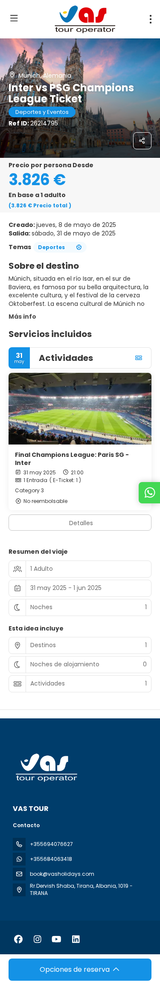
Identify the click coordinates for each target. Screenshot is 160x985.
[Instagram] (37, 939)
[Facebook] (18, 939)
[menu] (150, 19)
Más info (22, 316)
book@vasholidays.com (62, 873)
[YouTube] (56, 939)
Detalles (81, 523)
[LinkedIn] (75, 939)
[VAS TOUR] (46, 768)
